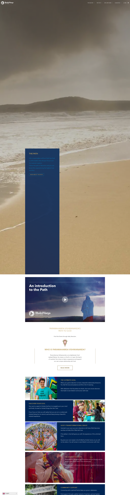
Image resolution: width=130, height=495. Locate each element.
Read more (65, 368)
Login (124, 2)
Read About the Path (36, 174)
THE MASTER (69, 471)
